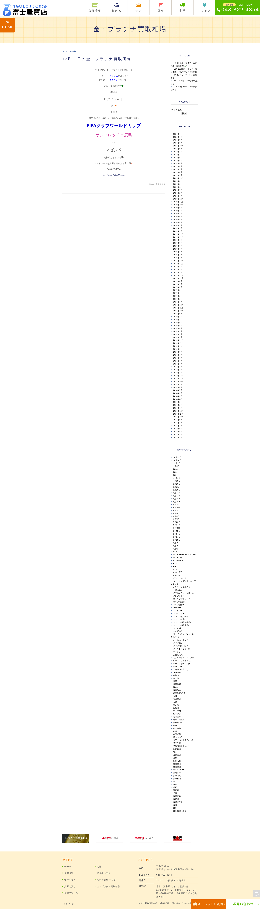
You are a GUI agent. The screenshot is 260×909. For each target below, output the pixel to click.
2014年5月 (177, 396)
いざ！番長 (178, 572)
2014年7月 (177, 390)
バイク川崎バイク (180, 646)
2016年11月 (178, 308)
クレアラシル (179, 596)
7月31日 (176, 525)
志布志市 (177, 717)
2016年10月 (178, 311)
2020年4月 (177, 222)
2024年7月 (177, 155)
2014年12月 (178, 376)
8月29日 (176, 546)
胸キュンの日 (179, 770)
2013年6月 (177, 429)
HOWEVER (178, 561)
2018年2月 (177, 270)
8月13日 (176, 531)
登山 (175, 752)
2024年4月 (177, 163)
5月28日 (176, 502)
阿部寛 (176, 790)
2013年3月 (177, 437)
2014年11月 (178, 378)
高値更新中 (178, 796)
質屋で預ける (71, 893)
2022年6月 (177, 166)
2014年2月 (177, 405)
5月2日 (176, 504)
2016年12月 (178, 305)
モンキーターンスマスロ (183, 658)
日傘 (175, 726)
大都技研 (177, 699)
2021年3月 (177, 190)
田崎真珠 (177, 749)
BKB (175, 552)
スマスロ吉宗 (179, 619)
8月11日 (176, 528)
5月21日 (176, 493)
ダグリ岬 (177, 628)
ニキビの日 (178, 631)
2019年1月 (177, 258)
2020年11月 (178, 202)
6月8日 (176, 516)
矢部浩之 (177, 761)
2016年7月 (177, 320)
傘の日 (176, 678)
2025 (175, 472)
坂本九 (176, 687)
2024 (175, 469)
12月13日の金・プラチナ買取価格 (96, 59)
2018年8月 (177, 267)
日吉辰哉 (177, 728)
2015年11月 (178, 343)
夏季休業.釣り (179, 693)
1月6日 (176, 466)
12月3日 (176, 463)
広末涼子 (177, 714)
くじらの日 (178, 590)
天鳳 (175, 702)
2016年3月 (177, 331)
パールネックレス (180, 640)
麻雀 (175, 808)
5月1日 (176, 487)
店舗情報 (69, 873)
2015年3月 (177, 367)
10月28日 (177, 460)
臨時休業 (177, 773)
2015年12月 (178, 340)
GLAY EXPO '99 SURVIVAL (184, 555)
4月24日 (176, 478)
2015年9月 (177, 349)
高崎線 (176, 799)
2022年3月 (177, 175)
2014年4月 (177, 399)
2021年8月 (177, 181)
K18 (175, 564)
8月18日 (176, 540)
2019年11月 (178, 237)
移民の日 (177, 764)
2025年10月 (178, 137)
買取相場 (177, 779)
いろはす (177, 575)
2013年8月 (177, 423)
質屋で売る (70, 880)
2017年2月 (177, 299)
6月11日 (176, 507)
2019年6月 (177, 249)
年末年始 (177, 711)
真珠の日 (177, 755)
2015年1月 (177, 373)
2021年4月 (177, 187)
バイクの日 (178, 643)
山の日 (176, 708)
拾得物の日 (178, 723)
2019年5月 (177, 252)
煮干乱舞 (177, 743)
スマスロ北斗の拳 (180, 617)
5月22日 (176, 496)
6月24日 (176, 513)
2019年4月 (177, 255)
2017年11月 (178, 278)
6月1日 (176, 510)
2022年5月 (177, 169)
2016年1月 (177, 337)
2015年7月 (177, 355)
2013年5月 (177, 432)
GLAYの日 (177, 558)
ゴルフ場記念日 (179, 602)
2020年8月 (177, 211)
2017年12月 (178, 275)
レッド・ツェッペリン (182, 661)
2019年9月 (177, 243)
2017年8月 (177, 281)
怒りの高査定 (179, 720)
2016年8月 (177, 317)
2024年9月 (177, 149)
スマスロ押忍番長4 (181, 625)
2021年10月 (178, 178)
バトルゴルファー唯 (181, 649)
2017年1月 (177, 302)
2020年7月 (177, 213)
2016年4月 (177, 328)
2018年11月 (178, 264)
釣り (175, 784)
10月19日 (177, 457)
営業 (175, 681)
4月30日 (176, 481)
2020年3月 (177, 225)
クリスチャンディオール (183, 593)
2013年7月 (177, 426)
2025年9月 (177, 140)
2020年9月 (177, 208)
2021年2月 (177, 193)
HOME (67, 866)
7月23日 (176, 522)
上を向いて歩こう (180, 669)
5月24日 (176, 499)
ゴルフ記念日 (179, 605)
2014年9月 (177, 384)
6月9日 (176, 519)
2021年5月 (177, 184)
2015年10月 (178, 346)
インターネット (179, 578)
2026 (175, 475)
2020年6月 (177, 216)
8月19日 (176, 543)
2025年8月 (177, 143)
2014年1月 (177, 408)
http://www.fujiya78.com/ (114, 175)
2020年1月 (177, 231)
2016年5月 (177, 326)
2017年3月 (177, 296)
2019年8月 (177, 246)
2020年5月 (177, 219)
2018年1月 (177, 273)
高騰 (175, 805)
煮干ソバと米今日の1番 (183, 740)
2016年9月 (177, 314)
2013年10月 (178, 417)
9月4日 (176, 549)
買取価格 (177, 776)
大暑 (175, 696)
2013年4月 (177, 435)
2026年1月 (177, 134)
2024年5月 (177, 161)
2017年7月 (177, 284)
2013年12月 (178, 411)
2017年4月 (177, 293)
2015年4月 (177, 364)
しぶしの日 (178, 611)
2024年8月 (177, 152)
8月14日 (176, 534)
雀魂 (175, 793)
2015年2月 (177, 370)
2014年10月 (178, 381)
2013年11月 (178, 414)
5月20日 (176, 490)
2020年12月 (178, 199)
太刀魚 (176, 705)
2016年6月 (177, 323)
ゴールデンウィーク (181, 599)
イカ (175, 569)
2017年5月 (177, 290)
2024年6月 (177, 158)
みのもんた (178, 655)
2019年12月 (178, 234)
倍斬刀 (176, 675)
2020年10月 (178, 205)
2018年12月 (178, 261)
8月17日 (176, 537)
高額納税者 (178, 802)
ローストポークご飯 (181, 664)
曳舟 (175, 731)
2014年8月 (177, 387)
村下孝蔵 (177, 734)
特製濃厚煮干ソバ (180, 746)
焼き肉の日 (178, 737)
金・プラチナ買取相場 (108, 886)
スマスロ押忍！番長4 (182, 622)
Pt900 (175, 566)
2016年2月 (177, 334)
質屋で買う (70, 886)
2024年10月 (178, 146)
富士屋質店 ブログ (106, 880)
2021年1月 (177, 196)
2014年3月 (177, 402)
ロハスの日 (178, 667)
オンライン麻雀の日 (181, 587)
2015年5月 (177, 361)
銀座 (175, 787)
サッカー (177, 608)
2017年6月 (177, 287)
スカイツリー (179, 614)
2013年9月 (177, 420)
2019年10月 (178, 240)
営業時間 (177, 684)
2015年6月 (177, 358)
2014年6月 (177, 393)
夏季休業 (177, 690)
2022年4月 (177, 172)
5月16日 (176, 484)
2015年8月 (177, 352)
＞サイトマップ (68, 904)
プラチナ (177, 652)
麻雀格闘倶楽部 (179, 811)
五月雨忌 (177, 672)
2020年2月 (177, 228)
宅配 (99, 866)
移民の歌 (177, 767)
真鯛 (175, 758)
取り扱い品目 (104, 873)
